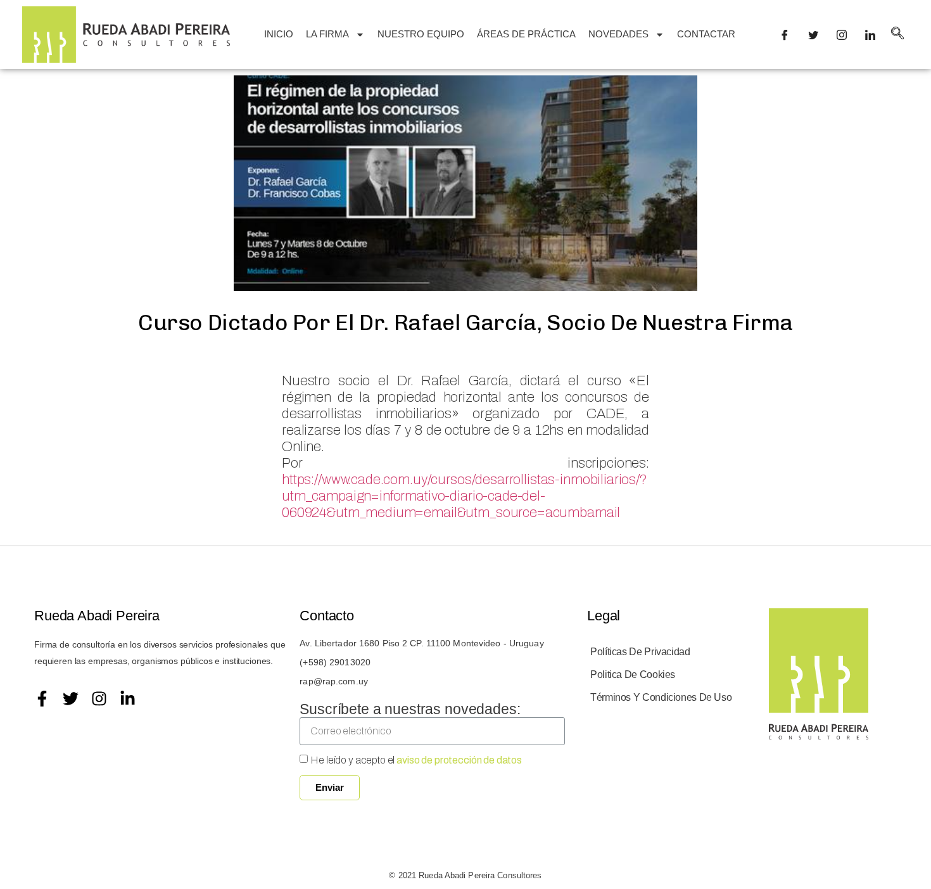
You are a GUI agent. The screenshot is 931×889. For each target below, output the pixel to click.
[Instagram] (99, 699)
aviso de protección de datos (459, 760)
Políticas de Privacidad (640, 651)
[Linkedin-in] (128, 699)
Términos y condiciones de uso (661, 697)
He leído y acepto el (416, 760)
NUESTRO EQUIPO (420, 34)
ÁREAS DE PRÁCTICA (526, 34)
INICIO (278, 34)
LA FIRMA (327, 34)
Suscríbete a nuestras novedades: (410, 709)
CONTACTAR (706, 34)
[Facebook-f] (42, 699)
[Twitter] (71, 699)
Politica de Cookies (632, 674)
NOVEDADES (618, 34)
